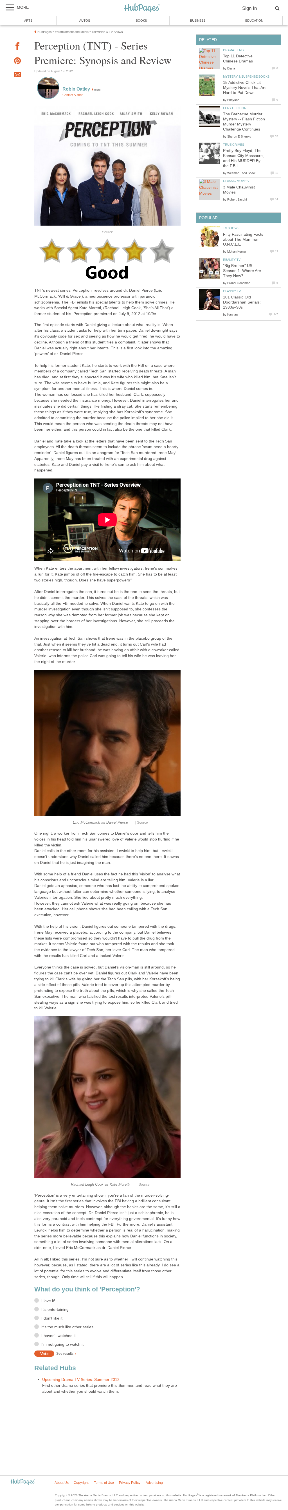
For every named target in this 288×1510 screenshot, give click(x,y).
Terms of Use (104, 1483)
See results (64, 1354)
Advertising (154, 1483)
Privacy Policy (129, 1483)
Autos (84, 20)
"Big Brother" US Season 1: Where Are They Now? (242, 271)
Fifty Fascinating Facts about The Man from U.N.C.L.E (243, 239)
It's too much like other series (67, 1327)
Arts (28, 20)
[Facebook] (17, 47)
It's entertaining (55, 1309)
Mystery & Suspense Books (246, 76)
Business (197, 20)
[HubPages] (142, 8)
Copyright (81, 1483)
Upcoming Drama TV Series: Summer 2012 (81, 1380)
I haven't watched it (58, 1336)
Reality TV (231, 259)
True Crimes (233, 144)
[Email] (17, 75)
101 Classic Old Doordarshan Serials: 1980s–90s (242, 302)
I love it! (48, 1301)
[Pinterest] (17, 61)
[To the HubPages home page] (23, 1482)
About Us (62, 1483)
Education (254, 20)
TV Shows (231, 228)
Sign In (249, 8)
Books (141, 20)
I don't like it (51, 1318)
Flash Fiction (234, 108)
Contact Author (72, 94)
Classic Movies (236, 181)
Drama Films (233, 50)
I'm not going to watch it (62, 1344)
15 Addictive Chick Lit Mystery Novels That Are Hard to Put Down (245, 87)
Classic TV (232, 291)
